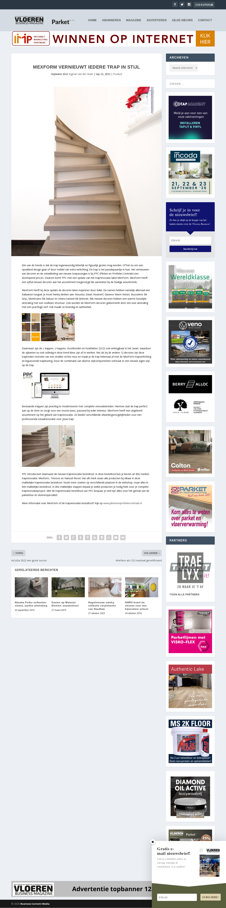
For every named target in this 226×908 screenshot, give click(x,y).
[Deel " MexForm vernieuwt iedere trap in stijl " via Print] (122, 537)
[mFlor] (190, 570)
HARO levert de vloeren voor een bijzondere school (136, 605)
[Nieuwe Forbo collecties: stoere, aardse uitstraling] (31, 587)
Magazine (133, 20)
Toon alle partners (184, 594)
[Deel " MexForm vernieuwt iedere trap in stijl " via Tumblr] (80, 537)
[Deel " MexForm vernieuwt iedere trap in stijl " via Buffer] (101, 537)
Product (117, 74)
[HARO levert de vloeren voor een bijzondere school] (141, 587)
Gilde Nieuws (182, 20)
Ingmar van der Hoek (81, 74)
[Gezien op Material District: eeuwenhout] (68, 587)
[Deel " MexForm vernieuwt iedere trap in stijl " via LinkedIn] (94, 537)
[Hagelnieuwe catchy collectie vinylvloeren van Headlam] (104, 587)
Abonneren (111, 20)
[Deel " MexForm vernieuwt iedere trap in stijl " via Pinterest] (87, 537)
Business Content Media (34, 903)
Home (92, 20)
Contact (205, 20)
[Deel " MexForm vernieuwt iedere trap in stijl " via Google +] (73, 537)
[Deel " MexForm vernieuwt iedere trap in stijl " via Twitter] (66, 537)
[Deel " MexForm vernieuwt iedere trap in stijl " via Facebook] (59, 537)
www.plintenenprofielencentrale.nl (122, 503)
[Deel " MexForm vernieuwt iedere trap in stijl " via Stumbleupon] (108, 537)
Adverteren (157, 20)
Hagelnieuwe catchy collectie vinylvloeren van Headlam (102, 605)
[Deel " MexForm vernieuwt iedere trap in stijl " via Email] (115, 537)
